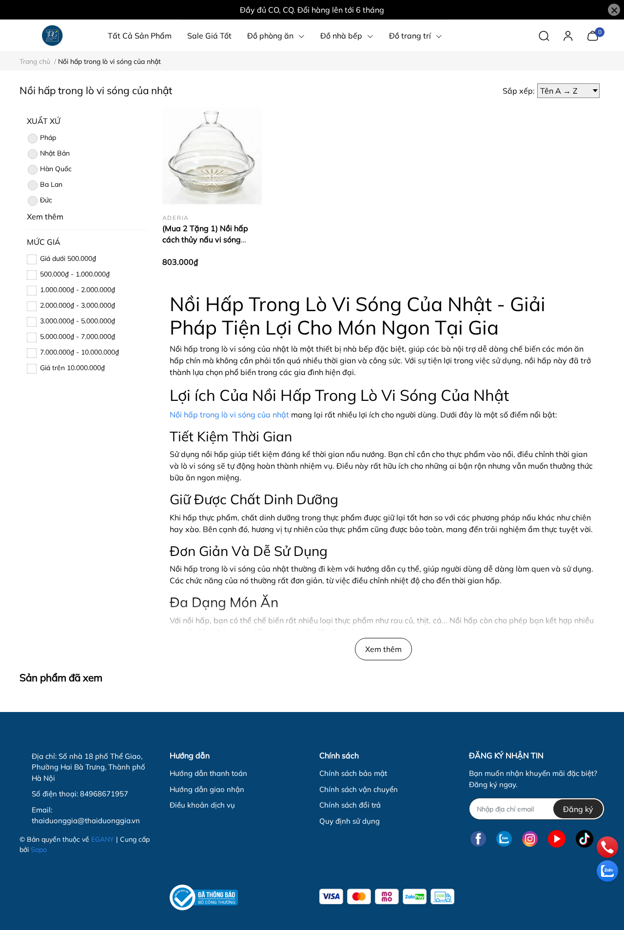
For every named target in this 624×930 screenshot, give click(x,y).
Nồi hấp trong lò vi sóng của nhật (229, 414)
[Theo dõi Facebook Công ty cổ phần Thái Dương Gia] (478, 839)
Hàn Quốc (56, 168)
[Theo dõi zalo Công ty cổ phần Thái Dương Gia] (504, 839)
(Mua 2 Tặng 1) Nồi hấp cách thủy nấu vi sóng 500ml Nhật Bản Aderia (205, 239)
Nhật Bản (55, 153)
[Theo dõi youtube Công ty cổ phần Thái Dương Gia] (556, 839)
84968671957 (104, 793)
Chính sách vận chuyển (358, 789)
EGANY (102, 839)
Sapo (39, 849)
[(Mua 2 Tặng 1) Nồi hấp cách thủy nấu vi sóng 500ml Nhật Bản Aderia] (212, 156)
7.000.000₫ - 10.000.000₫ (79, 352)
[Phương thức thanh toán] (386, 897)
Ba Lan (51, 184)
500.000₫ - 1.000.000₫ (75, 274)
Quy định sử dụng (349, 821)
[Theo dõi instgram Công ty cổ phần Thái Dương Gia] (530, 839)
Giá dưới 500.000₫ (68, 258)
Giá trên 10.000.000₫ (72, 367)
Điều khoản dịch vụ (202, 805)
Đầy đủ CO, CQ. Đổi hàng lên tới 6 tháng (312, 10)
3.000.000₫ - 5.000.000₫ (77, 321)
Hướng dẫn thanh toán (208, 773)
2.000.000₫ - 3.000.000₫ (77, 305)
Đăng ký (578, 809)
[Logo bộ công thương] (204, 897)
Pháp (48, 137)
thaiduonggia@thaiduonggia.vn (86, 820)
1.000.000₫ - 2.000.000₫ (77, 289)
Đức (46, 200)
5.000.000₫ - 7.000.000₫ (77, 336)
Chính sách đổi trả (350, 805)
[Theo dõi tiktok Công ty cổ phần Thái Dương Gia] (584, 839)
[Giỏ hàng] (592, 34)
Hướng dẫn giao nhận (207, 789)
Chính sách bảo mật (353, 773)
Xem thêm (383, 649)
